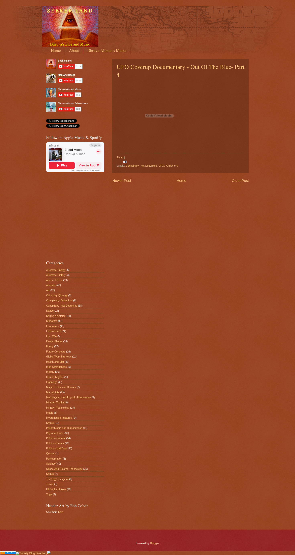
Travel (49, 484)
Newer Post (121, 181)
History (50, 371)
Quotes (50, 453)
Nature (50, 422)
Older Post (240, 181)
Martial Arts (52, 392)
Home (56, 50)
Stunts (50, 473)
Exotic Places (54, 341)
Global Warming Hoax (58, 356)
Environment (53, 331)
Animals (51, 285)
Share (120, 157)
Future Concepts (55, 351)
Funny (49, 346)
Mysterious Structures (59, 417)
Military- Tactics (55, 402)
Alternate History (56, 274)
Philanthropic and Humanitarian (64, 427)
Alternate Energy (56, 269)
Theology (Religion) (57, 479)
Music (49, 412)
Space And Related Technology (64, 468)
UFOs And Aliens (168, 165)
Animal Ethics (54, 280)
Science (51, 463)
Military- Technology (57, 407)
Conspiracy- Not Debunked (141, 165)
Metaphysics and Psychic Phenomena (68, 397)
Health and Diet (55, 361)
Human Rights (54, 377)
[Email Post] (124, 161)
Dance (50, 310)
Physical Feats (55, 433)
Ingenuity (51, 382)
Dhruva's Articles (56, 315)
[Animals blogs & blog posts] (8, 553)
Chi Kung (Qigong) (56, 295)
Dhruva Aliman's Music (106, 50)
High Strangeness (56, 366)
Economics (52, 326)
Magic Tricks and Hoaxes (61, 387)
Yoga (49, 494)
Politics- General (55, 438)
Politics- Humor (55, 443)
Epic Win (51, 336)
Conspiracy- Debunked (59, 300)
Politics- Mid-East (56, 448)
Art (48, 290)
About (74, 50)
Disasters (51, 320)
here (60, 511)
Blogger (154, 543)
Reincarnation (54, 458)
